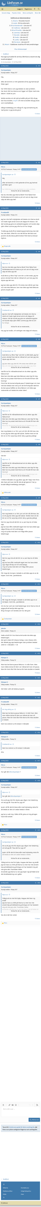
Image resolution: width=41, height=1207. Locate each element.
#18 (39, 780)
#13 (39, 653)
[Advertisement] (20, 138)
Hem (22, 1194)
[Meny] (2, 9)
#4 (39, 251)
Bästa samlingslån (28, 13)
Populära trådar (16, 13)
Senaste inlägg (6, 13)
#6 (39, 339)
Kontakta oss (25, 1188)
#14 (39, 678)
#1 (39, 66)
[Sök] (39, 9)
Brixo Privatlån (17, 30)
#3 (39, 208)
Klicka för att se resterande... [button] (20, 191)
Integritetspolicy (26, 1191)
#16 (39, 732)
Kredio (17, 37)
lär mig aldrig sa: (8, 709)
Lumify (16, 40)
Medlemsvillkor (8, 1191)
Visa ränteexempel (20, 49)
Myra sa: (5, 263)
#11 (39, 584)
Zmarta (15, 21)
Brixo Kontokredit (17, 25)
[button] (3, 1105)
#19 (39, 830)
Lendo (15, 23)
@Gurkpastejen (14, 772)
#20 (39, 883)
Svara (38, 113)
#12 (39, 624)
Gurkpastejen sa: (8, 174)
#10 (39, 542)
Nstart (7, 44)
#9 (39, 498)
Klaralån (17, 35)
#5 (39, 298)
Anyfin (15, 101)
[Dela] (36, 66)
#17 (39, 760)
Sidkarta (5, 1188)
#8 (39, 444)
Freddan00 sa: (7, 310)
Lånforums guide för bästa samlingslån (22, 1127)
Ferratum (17, 42)
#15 (39, 697)
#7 (39, 399)
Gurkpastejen (7, 62)
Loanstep (17, 32)
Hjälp (4, 1194)
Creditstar (16, 28)
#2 (39, 162)
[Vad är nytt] (35, 9)
